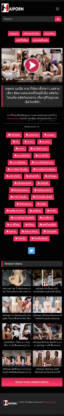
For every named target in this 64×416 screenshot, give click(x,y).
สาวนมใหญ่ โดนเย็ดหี (24, 217)
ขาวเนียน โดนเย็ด (18, 169)
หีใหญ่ (31, 224)
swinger (50, 135)
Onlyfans (14, 33)
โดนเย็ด (21, 238)
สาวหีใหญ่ (14, 224)
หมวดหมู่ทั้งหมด (40, 40)
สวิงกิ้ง (53, 210)
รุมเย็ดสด (36, 210)
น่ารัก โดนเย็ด (19, 197)
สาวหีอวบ (47, 217)
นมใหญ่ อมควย (44, 190)
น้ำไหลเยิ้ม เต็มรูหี (44, 197)
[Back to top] (54, 407)
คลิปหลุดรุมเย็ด (24, 183)
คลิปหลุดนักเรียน (31, 33)
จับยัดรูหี (44, 183)
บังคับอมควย (25, 204)
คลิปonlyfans (13, 118)
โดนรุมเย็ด (51, 231)
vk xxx (21, 148)
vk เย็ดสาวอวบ (40, 148)
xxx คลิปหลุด (23, 155)
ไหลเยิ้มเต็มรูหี (40, 238)
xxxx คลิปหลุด (19, 162)
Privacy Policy (50, 402)
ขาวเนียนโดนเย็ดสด (45, 169)
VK (17, 141)
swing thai (33, 135)
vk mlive (46, 141)
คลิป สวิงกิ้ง (14, 176)
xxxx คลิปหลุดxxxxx (44, 162)
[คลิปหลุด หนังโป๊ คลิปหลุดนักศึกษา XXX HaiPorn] (26, 8)
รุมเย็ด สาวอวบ (16, 210)
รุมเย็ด (43, 204)
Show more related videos (32, 382)
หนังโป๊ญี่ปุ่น (22, 40)
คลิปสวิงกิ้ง (34, 176)
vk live (30, 141)
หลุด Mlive (49, 33)
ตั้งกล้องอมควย (21, 190)
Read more (30, 126)
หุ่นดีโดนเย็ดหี (49, 224)
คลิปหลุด (15, 135)
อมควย (12, 231)
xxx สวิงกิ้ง (43, 155)
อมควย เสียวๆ (31, 231)
